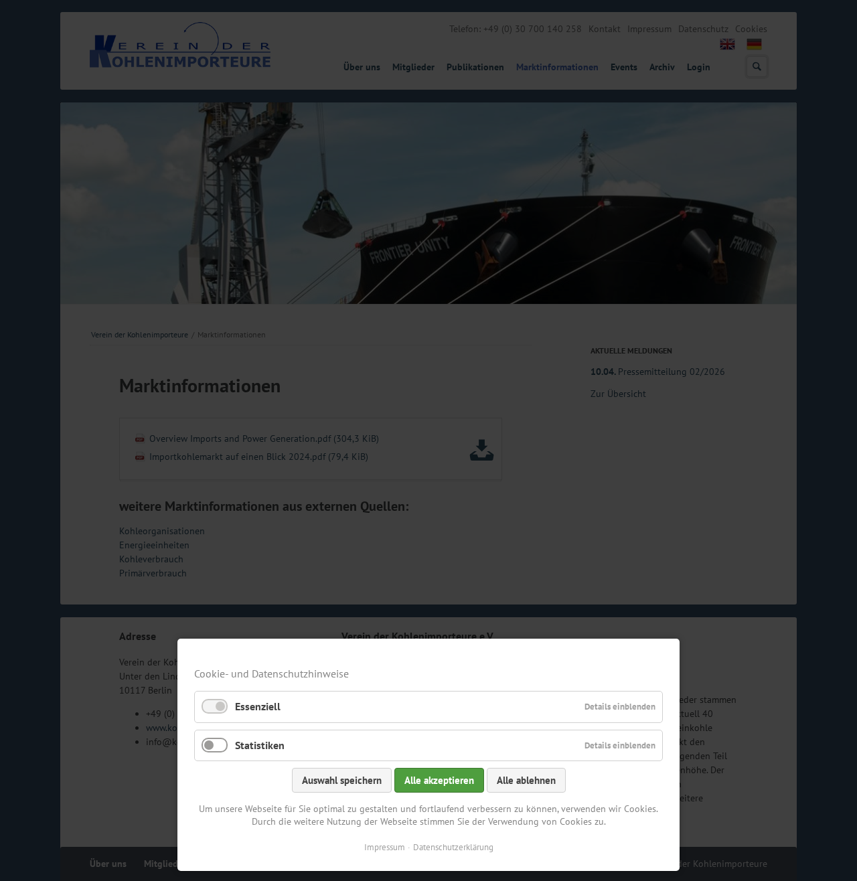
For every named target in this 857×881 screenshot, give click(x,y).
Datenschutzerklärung (453, 847)
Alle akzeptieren (439, 780)
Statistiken (260, 745)
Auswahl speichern (342, 780)
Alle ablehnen (526, 780)
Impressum (384, 847)
